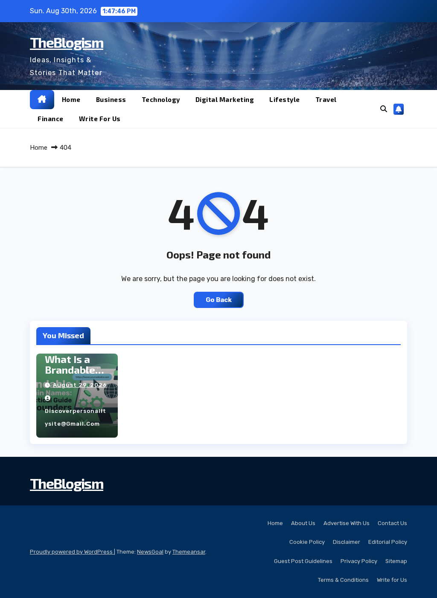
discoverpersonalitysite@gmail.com (75, 417)
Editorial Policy (387, 542)
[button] (383, 109)
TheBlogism (66, 42)
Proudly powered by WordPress (72, 552)
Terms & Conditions (343, 580)
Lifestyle (284, 99)
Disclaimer (346, 542)
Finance (51, 118)
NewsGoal (150, 552)
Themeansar (188, 552)
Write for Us (100, 118)
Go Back (219, 300)
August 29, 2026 (80, 385)
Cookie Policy (307, 542)
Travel (326, 99)
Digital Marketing (224, 99)
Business (111, 99)
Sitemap (396, 561)
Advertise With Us (346, 523)
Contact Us (392, 523)
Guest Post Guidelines (303, 561)
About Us (303, 523)
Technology (161, 99)
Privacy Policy (359, 561)
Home (71, 99)
